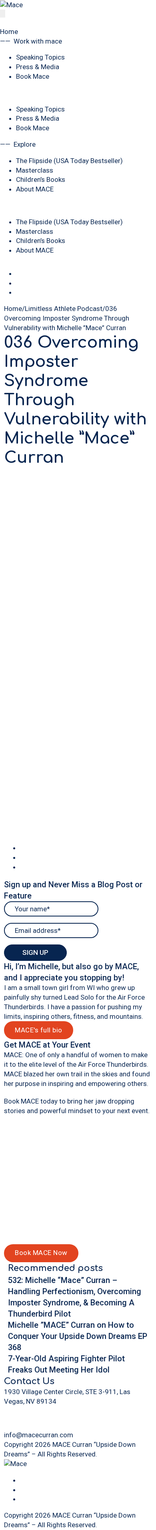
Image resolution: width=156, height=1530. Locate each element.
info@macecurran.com (38, 1435)
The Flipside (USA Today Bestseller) (69, 161)
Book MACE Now (41, 1253)
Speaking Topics (40, 57)
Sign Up (35, 952)
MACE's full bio (38, 1030)
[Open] (2, 14)
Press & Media (37, 67)
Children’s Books (40, 179)
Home (9, 32)
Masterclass (34, 170)
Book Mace (32, 76)
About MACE (35, 189)
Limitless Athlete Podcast (63, 309)
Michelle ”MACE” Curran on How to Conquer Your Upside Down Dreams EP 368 (77, 1336)
